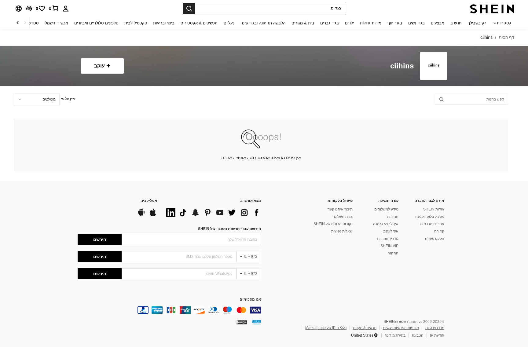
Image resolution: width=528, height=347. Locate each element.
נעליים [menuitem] (229, 23)
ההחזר (393, 253)
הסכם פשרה (434, 238)
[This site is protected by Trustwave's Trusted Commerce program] (256, 322)
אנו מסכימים (250, 299)
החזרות (392, 216)
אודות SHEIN (433, 209)
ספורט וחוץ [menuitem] (29, 23)
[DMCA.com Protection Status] (242, 322)
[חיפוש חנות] (441, 99)
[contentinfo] (169, 310)
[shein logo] (492, 8)
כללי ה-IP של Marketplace (325, 328)
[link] (54, 8)
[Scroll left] (25, 23)
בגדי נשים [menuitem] (416, 23)
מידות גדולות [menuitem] (370, 23)
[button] (29, 8)
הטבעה (418, 335)
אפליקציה (149, 201)
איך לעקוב (390, 231)
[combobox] (37, 99)
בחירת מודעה (395, 335)
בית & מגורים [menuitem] (303, 23)
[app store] (152, 215)
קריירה (439, 231)
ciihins (402, 66)
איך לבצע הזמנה (385, 224)
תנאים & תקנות (364, 328)
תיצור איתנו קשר (340, 209)
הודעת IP (437, 335)
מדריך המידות (387, 238)
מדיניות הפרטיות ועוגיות (401, 328)
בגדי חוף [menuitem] (394, 23)
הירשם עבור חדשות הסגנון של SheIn (229, 229)
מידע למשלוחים (386, 209)
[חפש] (189, 8)
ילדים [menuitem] (349, 23)
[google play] (141, 215)
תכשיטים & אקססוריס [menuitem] (199, 23)
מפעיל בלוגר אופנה (429, 216)
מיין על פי (68, 99)
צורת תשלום (343, 216)
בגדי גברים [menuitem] (329, 23)
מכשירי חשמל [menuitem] (56, 23)
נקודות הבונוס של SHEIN (333, 224)
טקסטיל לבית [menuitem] (135, 23)
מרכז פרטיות (434, 328)
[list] (212, 212)
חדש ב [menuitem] (456, 23)
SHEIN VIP (389, 246)
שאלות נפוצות (342, 231)
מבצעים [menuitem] (437, 23)
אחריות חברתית (432, 224)
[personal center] (65, 8)
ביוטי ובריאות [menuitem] (163, 23)
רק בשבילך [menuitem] (477, 23)
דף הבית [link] (506, 37)
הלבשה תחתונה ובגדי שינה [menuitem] (262, 23)
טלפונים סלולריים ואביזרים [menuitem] (96, 23)
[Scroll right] (18, 23)
